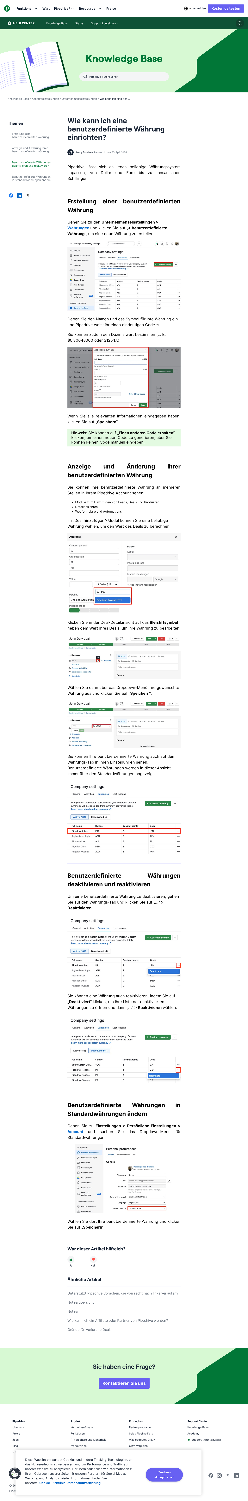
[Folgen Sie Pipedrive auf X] (228, 1476)
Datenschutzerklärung (83, 1483)
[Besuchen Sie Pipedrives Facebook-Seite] (210, 1476)
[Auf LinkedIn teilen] (19, 196)
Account (75, 1131)
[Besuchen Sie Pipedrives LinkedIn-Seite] (236, 1476)
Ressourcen (88, 8)
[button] (15, 1473)
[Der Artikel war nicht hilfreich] (93, 1259)
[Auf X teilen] (28, 196)
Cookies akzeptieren (164, 1474)
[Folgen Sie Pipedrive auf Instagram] (219, 1476)
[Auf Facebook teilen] (11, 196)
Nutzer (73, 1311)
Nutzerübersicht (80, 1302)
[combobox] (187, 8)
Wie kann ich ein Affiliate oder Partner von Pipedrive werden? (117, 1320)
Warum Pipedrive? (56, 8)
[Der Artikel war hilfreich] (70, 1259)
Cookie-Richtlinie (52, 1483)
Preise (111, 8)
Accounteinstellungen (45, 98)
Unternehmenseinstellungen (79, 98)
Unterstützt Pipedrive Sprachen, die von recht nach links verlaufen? (122, 1293)
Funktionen (25, 8)
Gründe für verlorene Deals (89, 1330)
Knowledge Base (18, 98)
